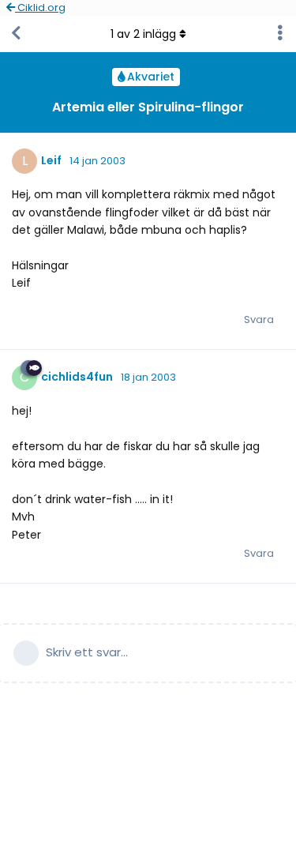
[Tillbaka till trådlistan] (16, 34)
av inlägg (143, 34)
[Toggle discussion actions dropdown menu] (280, 34)
